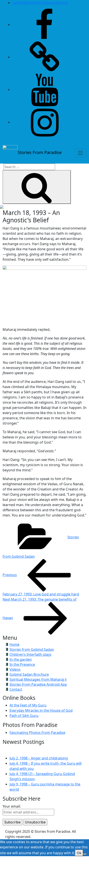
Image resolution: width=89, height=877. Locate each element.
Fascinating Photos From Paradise (37, 732)
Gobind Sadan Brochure (29, 674)
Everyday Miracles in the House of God (41, 710)
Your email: (12, 806)
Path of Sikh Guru (24, 715)
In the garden (21, 659)
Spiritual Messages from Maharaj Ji (38, 679)
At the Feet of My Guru (28, 705)
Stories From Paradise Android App (38, 684)
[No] (85, 854)
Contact (16, 689)
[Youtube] (44, 89)
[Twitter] (44, 57)
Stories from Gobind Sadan (32, 649)
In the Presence (22, 664)
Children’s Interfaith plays (30, 654)
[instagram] (44, 122)
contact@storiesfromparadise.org (40, 2)
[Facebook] (44, 24)
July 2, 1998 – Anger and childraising (39, 758)
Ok (79, 853)
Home (14, 644)
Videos (15, 669)
